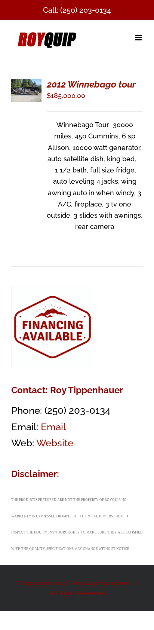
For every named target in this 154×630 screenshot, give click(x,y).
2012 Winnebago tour (91, 84)
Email (53, 426)
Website (54, 443)
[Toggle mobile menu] (139, 38)
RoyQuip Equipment (102, 583)
